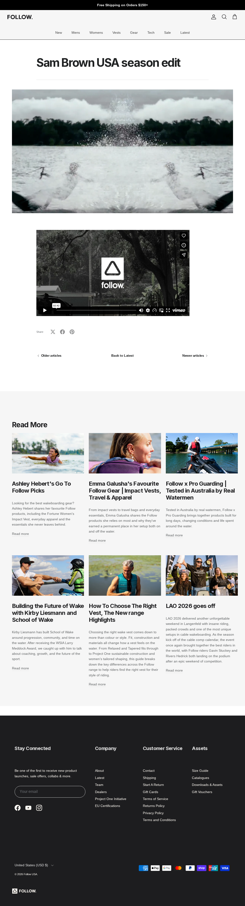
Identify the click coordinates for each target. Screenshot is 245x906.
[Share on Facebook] (62, 331)
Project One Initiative (110, 799)
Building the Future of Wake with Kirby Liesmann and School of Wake (48, 612)
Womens (96, 32)
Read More (29, 424)
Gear (134, 32)
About (99, 771)
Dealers (101, 792)
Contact (149, 771)
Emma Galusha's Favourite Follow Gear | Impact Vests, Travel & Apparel (125, 490)
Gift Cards (150, 792)
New (58, 32)
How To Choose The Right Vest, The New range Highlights (122, 612)
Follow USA (30, 874)
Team (99, 785)
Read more (20, 534)
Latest (185, 32)
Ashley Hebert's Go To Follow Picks (41, 487)
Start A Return (153, 785)
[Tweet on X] (52, 331)
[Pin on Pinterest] (72, 331)
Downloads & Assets (207, 785)
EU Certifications (107, 806)
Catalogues (200, 778)
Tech (151, 32)
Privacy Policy (153, 813)
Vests (116, 32)
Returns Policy (154, 806)
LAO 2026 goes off (190, 605)
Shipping (149, 778)
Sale (167, 32)
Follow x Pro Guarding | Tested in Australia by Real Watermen (200, 490)
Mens (76, 32)
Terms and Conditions (159, 820)
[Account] (213, 17)
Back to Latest (122, 355)
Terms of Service (155, 799)
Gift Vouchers (202, 792)
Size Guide (200, 771)
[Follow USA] (20, 17)
